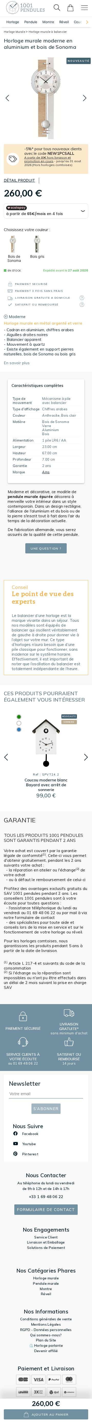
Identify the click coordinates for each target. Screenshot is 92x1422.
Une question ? (46, 548)
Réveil (64, 22)
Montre (48, 22)
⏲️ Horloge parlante (46, 1345)
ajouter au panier (50, 1414)
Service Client (46, 1237)
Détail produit (19, 180)
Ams (46, 472)
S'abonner (46, 1108)
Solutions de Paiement (46, 1248)
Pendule (30, 22)
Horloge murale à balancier (48, 32)
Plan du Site (46, 1340)
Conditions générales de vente (46, 1319)
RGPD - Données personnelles (46, 1330)
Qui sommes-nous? (46, 1335)
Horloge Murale (15, 32)
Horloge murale (46, 1278)
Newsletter (25, 1083)
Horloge (12, 22)
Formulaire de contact (46, 1209)
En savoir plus (17, 362)
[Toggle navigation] (84, 7)
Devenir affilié (46, 1351)
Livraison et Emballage (46, 1242)
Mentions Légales (46, 1324)
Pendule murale (46, 1283)
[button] (84, 22)
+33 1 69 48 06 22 (46, 1196)
